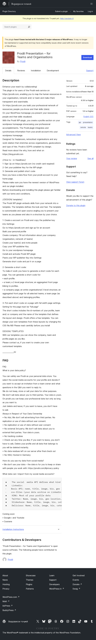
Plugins (29, 584)
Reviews (21, 70)
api (80, 122)
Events (76, 580)
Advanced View (73, 134)
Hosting (6, 584)
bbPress (7, 605)
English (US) (89, 116)
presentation (87, 122)
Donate (77, 584)
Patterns (30, 588)
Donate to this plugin (75, 205)
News (5, 580)
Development (53, 70)
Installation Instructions (13, 529)
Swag (76, 588)
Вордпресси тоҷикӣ (18, 621)
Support (90, 70)
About (5, 575)
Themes (29, 580)
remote (83, 127)
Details (8, 70)
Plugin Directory (9, 11)
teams (90, 127)
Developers (54, 584)
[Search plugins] (29, 26)
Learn (51, 575)
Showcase (31, 575)
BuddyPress (9, 610)
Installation (36, 70)
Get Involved (79, 575)
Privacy (5, 588)
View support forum (75, 182)
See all (91, 158)
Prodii (22, 61)
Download (87, 57)
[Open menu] (92, 4)
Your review (71, 158)
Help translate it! (67, 18)
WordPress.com (11, 597)
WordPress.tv (56, 588)
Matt (6, 601)
